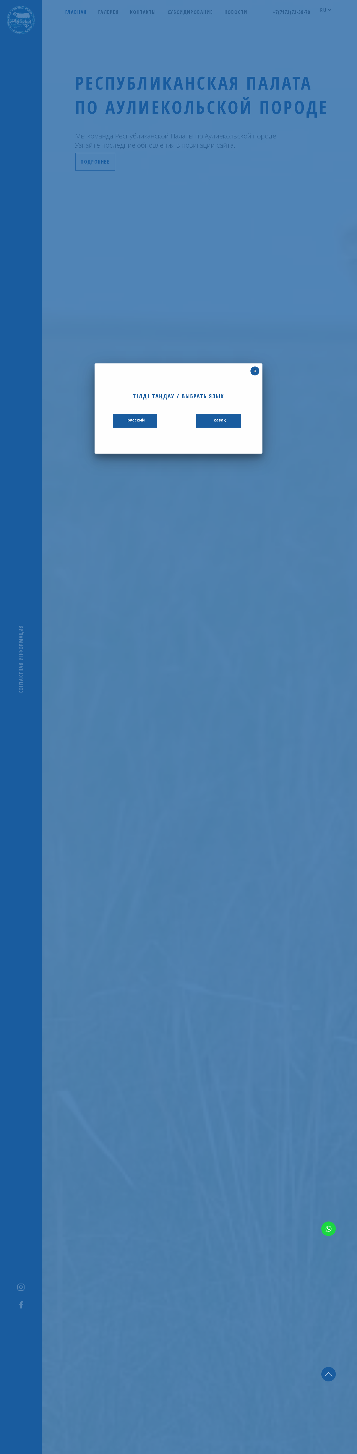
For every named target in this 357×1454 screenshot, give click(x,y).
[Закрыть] (254, 371)
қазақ (220, 420)
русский (136, 420)
